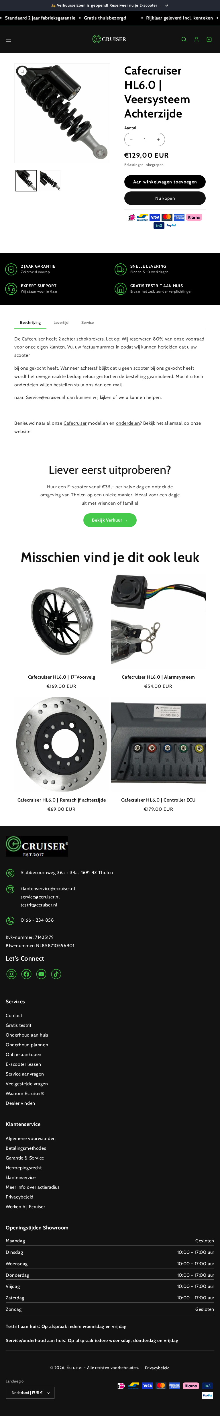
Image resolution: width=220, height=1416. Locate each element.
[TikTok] (56, 975)
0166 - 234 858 (37, 920)
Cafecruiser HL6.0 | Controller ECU (158, 800)
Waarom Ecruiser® (25, 1093)
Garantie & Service (25, 1158)
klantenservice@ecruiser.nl (48, 888)
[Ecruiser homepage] (110, 39)
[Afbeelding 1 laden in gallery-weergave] (26, 180)
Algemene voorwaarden (31, 1138)
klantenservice (21, 1177)
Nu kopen (165, 198)
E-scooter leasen (23, 1064)
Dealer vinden (20, 1103)
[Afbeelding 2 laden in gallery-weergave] (50, 180)
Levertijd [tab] (61, 322)
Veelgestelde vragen (27, 1083)
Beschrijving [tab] (30, 322)
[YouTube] (41, 975)
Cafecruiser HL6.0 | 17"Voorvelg (61, 677)
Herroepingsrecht (24, 1167)
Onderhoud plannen (27, 1044)
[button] (8, 39)
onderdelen (128, 423)
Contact (14, 1015)
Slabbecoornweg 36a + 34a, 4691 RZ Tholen (67, 872)
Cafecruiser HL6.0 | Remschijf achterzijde (61, 800)
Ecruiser (74, 1367)
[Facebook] (26, 975)
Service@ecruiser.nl (46, 397)
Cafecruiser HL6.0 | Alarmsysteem (158, 677)
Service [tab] (87, 322)
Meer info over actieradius (33, 1187)
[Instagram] (11, 975)
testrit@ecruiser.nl (39, 905)
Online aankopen (24, 1054)
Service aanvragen (25, 1074)
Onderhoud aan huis (27, 1035)
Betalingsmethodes (26, 1148)
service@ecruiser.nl (40, 897)
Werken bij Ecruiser (25, 1206)
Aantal (130, 127)
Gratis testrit (18, 1025)
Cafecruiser (75, 423)
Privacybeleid (20, 1197)
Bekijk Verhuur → (110, 520)
